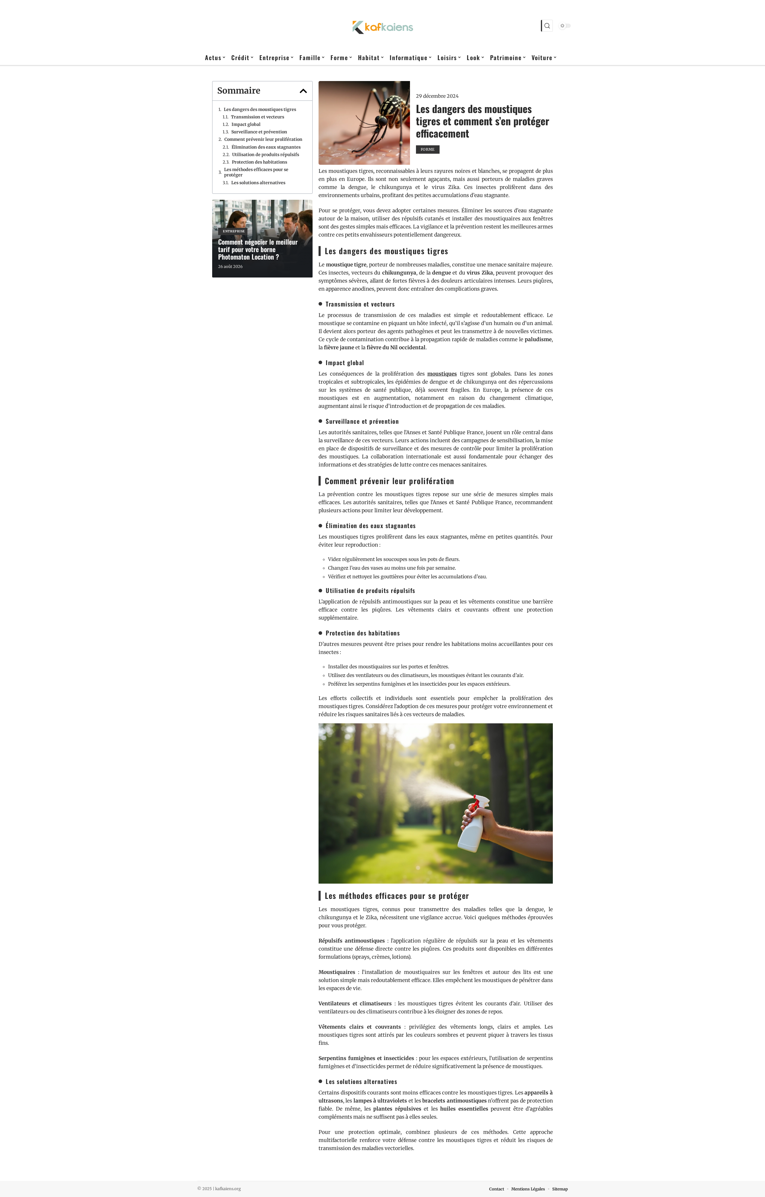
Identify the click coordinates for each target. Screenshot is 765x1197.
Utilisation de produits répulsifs (265, 154)
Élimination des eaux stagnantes (266, 147)
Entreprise (234, 231)
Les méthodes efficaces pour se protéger (256, 172)
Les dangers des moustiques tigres (260, 109)
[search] (547, 26)
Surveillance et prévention (259, 132)
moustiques (442, 373)
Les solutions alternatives (258, 182)
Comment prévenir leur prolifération (263, 139)
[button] (303, 91)
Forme (428, 149)
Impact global (246, 124)
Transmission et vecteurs (257, 117)
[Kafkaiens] (382, 26)
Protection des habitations (259, 162)
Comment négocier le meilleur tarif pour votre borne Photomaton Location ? (258, 249)
